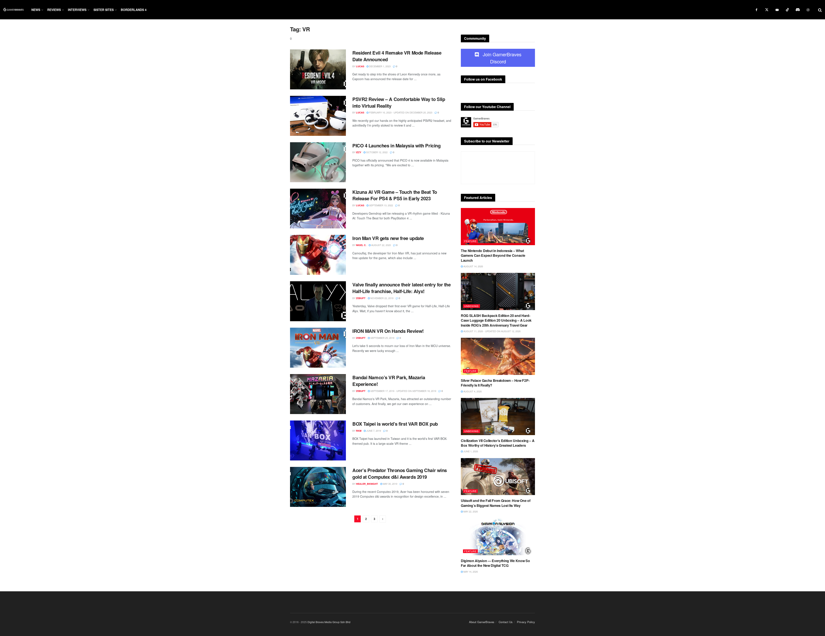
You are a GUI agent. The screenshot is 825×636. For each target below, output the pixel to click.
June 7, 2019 (373, 430)
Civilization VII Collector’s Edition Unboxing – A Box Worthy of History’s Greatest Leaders (497, 443)
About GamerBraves (481, 622)
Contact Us (506, 622)
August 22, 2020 (381, 245)
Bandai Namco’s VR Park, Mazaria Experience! (388, 380)
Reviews (54, 10)
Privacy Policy (526, 622)
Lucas (360, 66)
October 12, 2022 (376, 152)
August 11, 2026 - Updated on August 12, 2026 (492, 331)
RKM (358, 430)
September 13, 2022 (380, 205)
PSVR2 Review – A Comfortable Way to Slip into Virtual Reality (398, 102)
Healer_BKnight (367, 483)
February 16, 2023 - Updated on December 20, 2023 (400, 112)
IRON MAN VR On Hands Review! (388, 330)
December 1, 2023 (379, 66)
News (35, 10)
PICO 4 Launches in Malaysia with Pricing (396, 145)
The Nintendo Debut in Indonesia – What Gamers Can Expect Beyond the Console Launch (493, 255)
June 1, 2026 (470, 451)
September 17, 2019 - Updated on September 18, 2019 (403, 391)
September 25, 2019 (382, 337)
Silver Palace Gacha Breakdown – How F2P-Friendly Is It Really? (495, 383)
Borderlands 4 (134, 10)
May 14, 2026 (470, 571)
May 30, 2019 (389, 483)
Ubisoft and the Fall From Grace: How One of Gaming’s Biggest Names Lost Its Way (495, 503)
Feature (470, 241)
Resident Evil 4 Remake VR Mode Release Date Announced (396, 56)
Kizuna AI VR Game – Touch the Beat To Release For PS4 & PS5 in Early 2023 (394, 195)
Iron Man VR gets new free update (388, 238)
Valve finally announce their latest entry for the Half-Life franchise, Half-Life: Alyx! (401, 288)
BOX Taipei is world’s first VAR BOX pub (395, 423)
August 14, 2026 (473, 266)
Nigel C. (361, 245)
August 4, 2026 (472, 391)
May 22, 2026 (470, 511)
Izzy (358, 152)
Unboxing (471, 306)
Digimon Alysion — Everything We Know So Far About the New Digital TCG (495, 563)
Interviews (77, 10)
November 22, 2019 (381, 298)
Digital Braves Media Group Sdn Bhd (328, 622)
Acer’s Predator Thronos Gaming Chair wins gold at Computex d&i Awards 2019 (399, 473)
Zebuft (360, 298)
